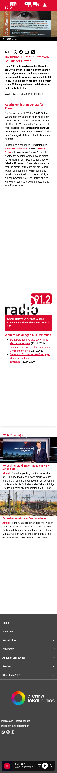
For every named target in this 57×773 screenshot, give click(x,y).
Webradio (7, 631)
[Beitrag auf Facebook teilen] (21, 52)
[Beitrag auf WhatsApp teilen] (15, 52)
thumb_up (50, 765)
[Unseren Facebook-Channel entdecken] (8, 732)
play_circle (44, 765)
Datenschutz (23, 720)
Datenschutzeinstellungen (15, 725)
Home (5, 622)
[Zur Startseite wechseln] (9, 5)
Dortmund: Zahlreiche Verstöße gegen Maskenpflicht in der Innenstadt (30, 358)
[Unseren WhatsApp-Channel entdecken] (3, 732)
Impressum (7, 720)
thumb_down (39, 765)
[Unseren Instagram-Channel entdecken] (13, 732)
